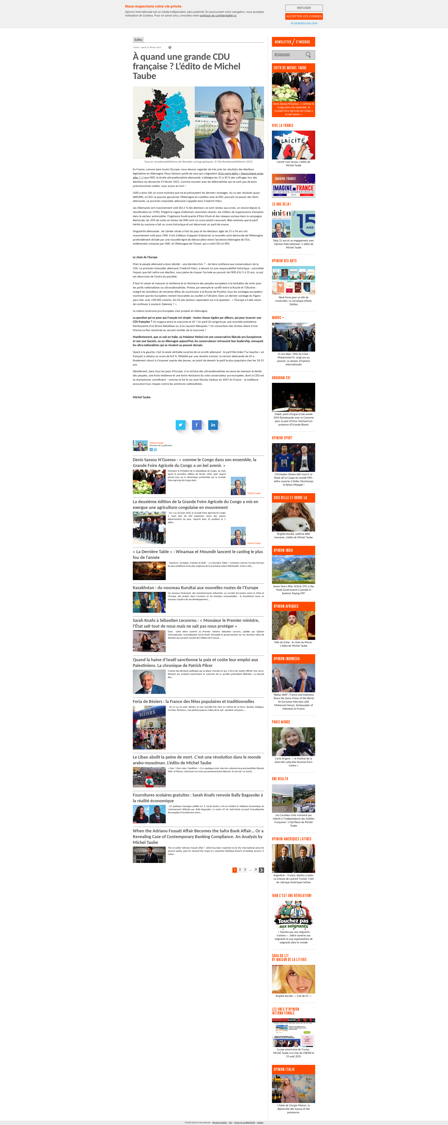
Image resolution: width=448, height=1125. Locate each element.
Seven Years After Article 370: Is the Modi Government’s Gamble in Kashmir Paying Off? (293, 590)
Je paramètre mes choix (304, 23)
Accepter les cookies (304, 16)
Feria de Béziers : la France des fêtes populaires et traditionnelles (193, 701)
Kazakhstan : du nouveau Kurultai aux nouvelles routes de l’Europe (195, 588)
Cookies (260, 1123)
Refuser (304, 7)
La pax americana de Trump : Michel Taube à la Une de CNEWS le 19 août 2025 (293, 1053)
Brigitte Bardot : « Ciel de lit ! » (294, 996)
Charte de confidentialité (244, 1123)
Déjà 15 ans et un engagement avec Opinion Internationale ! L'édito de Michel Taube (293, 244)
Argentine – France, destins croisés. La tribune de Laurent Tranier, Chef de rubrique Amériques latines (294, 879)
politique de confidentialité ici (218, 15)
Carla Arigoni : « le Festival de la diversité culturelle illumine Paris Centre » (293, 762)
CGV (230, 1123)
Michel (156, 443)
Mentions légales (219, 1123)
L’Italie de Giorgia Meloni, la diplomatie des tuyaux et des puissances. (293, 1109)
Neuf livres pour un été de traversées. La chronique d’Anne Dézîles (293, 301)
